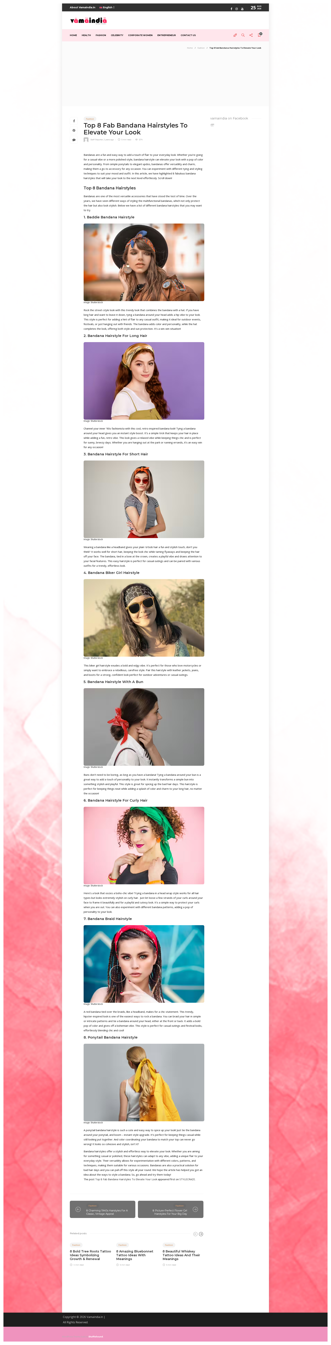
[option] (90, 1252)
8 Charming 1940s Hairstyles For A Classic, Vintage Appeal (107, 1212)
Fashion (101, 35)
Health (86, 35)
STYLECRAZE (187, 1179)
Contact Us (188, 35)
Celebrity (117, 35)
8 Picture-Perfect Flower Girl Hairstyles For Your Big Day (170, 1212)
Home (73, 35)
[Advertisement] (165, 80)
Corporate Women (140, 35)
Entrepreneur (166, 35)
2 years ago (109, 139)
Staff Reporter (96, 139)
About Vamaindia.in (82, 7)
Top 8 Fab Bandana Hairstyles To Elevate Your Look (126, 1179)
